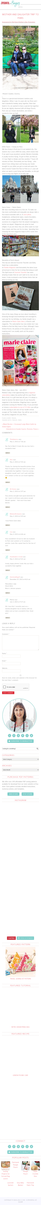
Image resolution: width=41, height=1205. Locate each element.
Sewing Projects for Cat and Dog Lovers (5, 1175)
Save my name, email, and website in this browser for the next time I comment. (19, 679)
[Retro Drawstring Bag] (20, 1006)
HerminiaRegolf (15, 577)
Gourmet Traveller (20, 272)
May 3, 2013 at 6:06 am (18, 534)
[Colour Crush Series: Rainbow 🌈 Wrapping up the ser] (20, 923)
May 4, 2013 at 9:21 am (18, 559)
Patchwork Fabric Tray (30, 1184)
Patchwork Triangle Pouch (15, 1165)
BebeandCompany (16, 514)
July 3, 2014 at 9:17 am (17, 602)
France (14, 420)
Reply (8, 453)
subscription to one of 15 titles (20, 407)
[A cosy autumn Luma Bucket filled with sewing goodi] (20, 836)
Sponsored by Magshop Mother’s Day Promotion (18, 22)
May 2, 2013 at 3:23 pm (18, 516)
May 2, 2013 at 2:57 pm (18, 491)
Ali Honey (13, 489)
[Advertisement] (20, 1103)
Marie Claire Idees (18, 321)
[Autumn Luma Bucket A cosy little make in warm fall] (20, 879)
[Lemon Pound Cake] (20, 1054)
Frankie (6, 267)
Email (4, 661)
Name (4, 653)
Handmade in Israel (16, 557)
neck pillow (27, 214)
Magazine (12, 267)
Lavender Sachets (10, 1184)
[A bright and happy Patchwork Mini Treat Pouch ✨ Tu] (20, 814)
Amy (11, 459)
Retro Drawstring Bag (21, 1027)
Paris (20, 420)
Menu (20, 7)
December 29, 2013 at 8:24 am (20, 579)
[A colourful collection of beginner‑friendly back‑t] (20, 858)
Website (4, 668)
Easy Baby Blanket (20, 1184)
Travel (14, 418)
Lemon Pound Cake (20, 1075)
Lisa (11, 532)
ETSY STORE (27, 794)
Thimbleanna (14, 439)
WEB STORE (13, 794)
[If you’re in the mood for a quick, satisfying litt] (20, 901)
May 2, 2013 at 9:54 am (18, 462)
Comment (5, 634)
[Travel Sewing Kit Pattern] (20, 962)
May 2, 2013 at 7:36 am (18, 441)
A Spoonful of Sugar (10, 8)
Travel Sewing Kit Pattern (20, 979)
